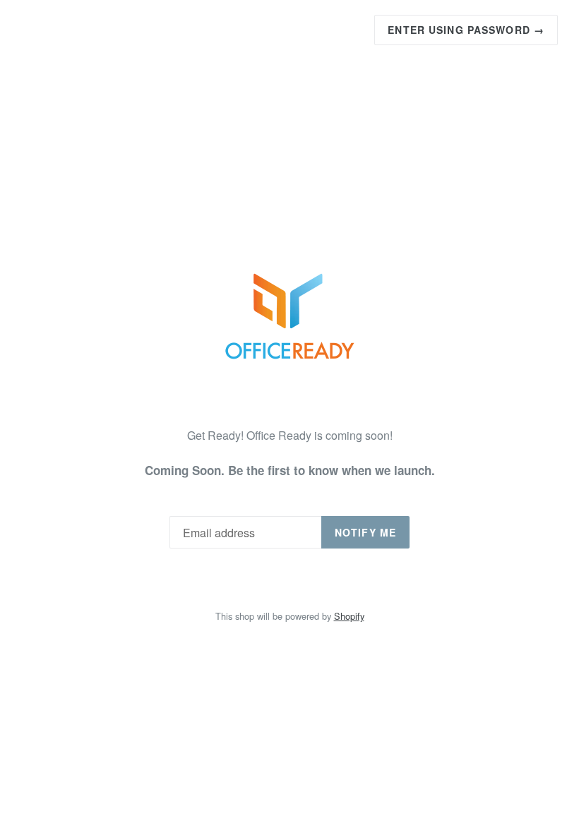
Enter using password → (466, 30)
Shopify (349, 616)
